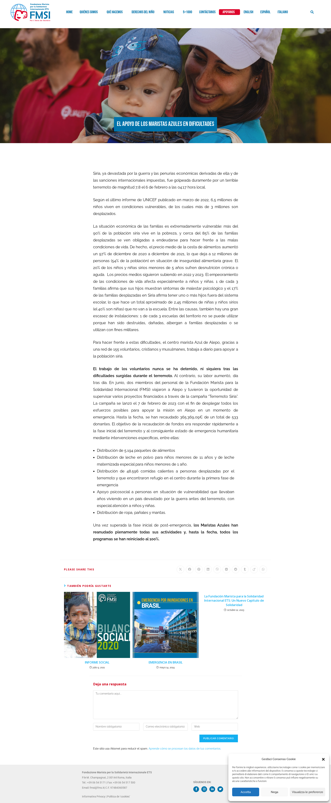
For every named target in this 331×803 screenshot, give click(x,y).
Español (265, 12)
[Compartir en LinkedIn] (208, 569)
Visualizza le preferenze (307, 792)
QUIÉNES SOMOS (89, 12)
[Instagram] (204, 789)
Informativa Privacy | (94, 796)
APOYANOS (229, 12)
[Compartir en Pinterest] (199, 569)
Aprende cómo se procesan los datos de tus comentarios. (185, 748)
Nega (274, 792)
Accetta (246, 792)
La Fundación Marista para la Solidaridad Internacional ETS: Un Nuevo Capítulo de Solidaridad (234, 600)
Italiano (283, 12)
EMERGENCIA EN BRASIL (166, 662)
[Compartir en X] (180, 569)
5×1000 (187, 12)
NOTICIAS (168, 12)
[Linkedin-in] (212, 789)
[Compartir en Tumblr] (245, 569)
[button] (323, 759)
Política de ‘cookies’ (118, 796)
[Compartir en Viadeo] (254, 569)
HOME (69, 12)
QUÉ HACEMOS (115, 12)
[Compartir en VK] (226, 569)
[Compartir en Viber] (217, 569)
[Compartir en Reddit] (235, 569)
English (248, 12)
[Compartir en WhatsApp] (263, 569)
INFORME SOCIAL (97, 662)
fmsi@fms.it (96, 787)
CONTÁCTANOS (207, 12)
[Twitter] (220, 789)
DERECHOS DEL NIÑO (143, 12)
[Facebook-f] (196, 789)
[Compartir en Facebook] (189, 569)
